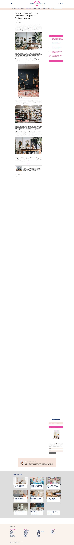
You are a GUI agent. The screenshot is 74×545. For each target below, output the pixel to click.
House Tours (26, 532)
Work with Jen (12, 532)
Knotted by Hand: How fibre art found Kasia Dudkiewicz (36, 500)
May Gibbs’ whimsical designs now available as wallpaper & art (20, 500)
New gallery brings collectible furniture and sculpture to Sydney (36, 513)
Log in (18, 542)
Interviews (25, 534)
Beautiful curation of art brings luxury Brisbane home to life (52, 500)
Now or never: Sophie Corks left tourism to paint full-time (52, 486)
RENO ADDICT (26, 530)
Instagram (52, 531)
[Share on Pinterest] (16, 23)
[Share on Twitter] (20, 23)
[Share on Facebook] (15, 23)
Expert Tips (38, 532)
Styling (25, 535)
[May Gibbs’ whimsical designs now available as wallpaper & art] (20, 490)
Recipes (38, 536)
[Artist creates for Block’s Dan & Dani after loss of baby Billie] (53, 503)
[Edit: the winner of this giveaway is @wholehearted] (51, 227)
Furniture (38, 535)
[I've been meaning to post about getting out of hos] (60, 120)
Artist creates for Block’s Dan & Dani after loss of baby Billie (52, 513)
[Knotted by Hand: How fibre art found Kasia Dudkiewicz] (37, 490)
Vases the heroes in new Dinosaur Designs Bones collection (20, 513)
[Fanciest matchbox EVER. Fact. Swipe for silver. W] (55, 355)
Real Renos (26, 533)
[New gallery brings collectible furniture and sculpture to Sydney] (37, 503)
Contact (11, 531)
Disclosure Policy (12, 536)
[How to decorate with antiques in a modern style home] (28, 169)
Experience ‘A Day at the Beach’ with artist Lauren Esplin (36, 486)
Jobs (11, 534)
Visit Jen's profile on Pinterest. (53, 423)
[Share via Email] (19, 23)
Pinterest (52, 532)
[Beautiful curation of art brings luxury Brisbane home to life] (53, 490)
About (11, 530)
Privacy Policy (12, 535)
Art (37, 534)
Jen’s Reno (25, 531)
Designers (25, 536)
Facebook (52, 530)
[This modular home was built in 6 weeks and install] (60, 195)
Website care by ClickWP (13, 542)
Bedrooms (38, 530)
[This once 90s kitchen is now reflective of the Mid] (60, 380)
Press (11, 533)
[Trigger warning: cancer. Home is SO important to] (55, 259)
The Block (38, 533)
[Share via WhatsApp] (18, 23)
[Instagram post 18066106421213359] (51, 66)
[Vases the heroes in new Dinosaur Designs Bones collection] (20, 503)
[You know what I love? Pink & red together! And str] (51, 357)
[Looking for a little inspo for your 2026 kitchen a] (55, 77)
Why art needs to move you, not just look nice (20, 485)
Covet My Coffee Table (40, 531)
